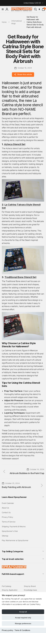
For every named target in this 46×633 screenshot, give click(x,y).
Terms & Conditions (22, 630)
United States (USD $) (32, 3)
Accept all (23, 612)
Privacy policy (7, 630)
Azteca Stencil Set (14, 144)
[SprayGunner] (14, 567)
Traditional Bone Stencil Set (20, 277)
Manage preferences (23, 623)
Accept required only (23, 618)
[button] (3, 9)
